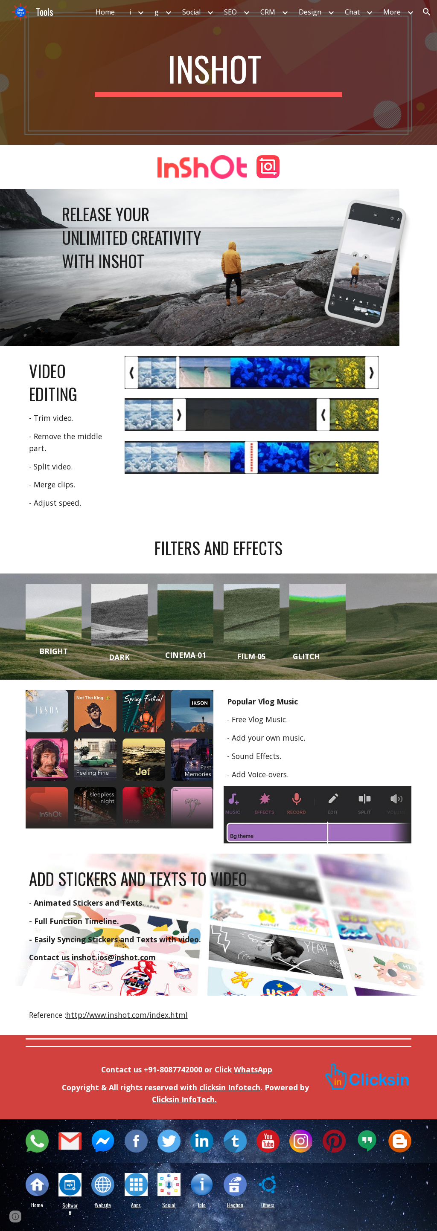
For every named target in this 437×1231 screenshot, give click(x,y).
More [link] (392, 12)
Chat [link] (352, 12)
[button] (427, 12)
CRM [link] (267, 12)
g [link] (156, 12)
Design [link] (310, 12)
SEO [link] (230, 12)
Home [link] (105, 12)
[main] (218, 72)
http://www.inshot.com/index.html (127, 1015)
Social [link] (191, 12)
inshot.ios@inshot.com (114, 957)
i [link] (130, 12)
